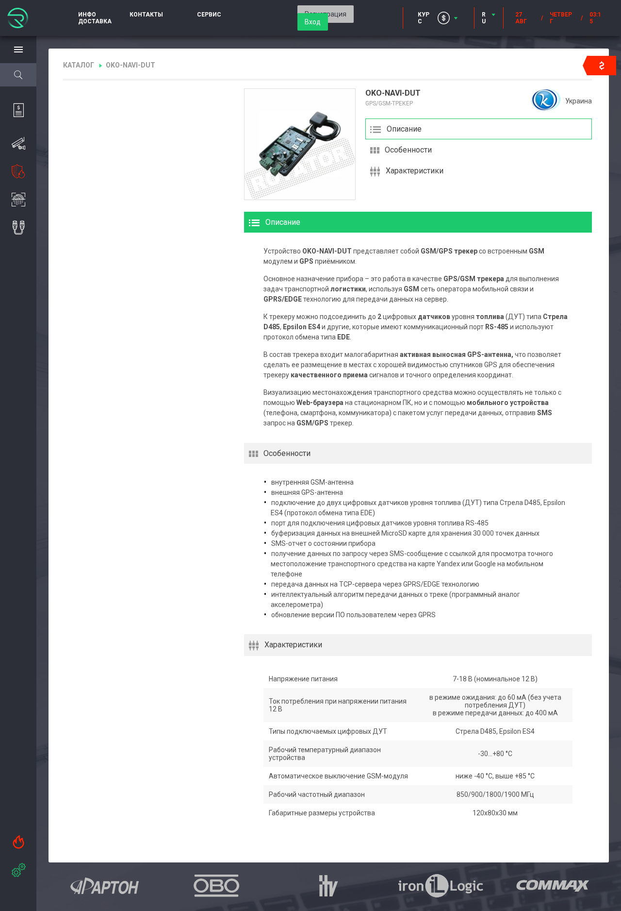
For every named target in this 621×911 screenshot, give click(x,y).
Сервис (209, 14)
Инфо (87, 14)
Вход (313, 22)
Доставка (95, 21)
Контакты (146, 14)
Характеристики (414, 170)
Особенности (408, 149)
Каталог (78, 65)
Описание (404, 129)
